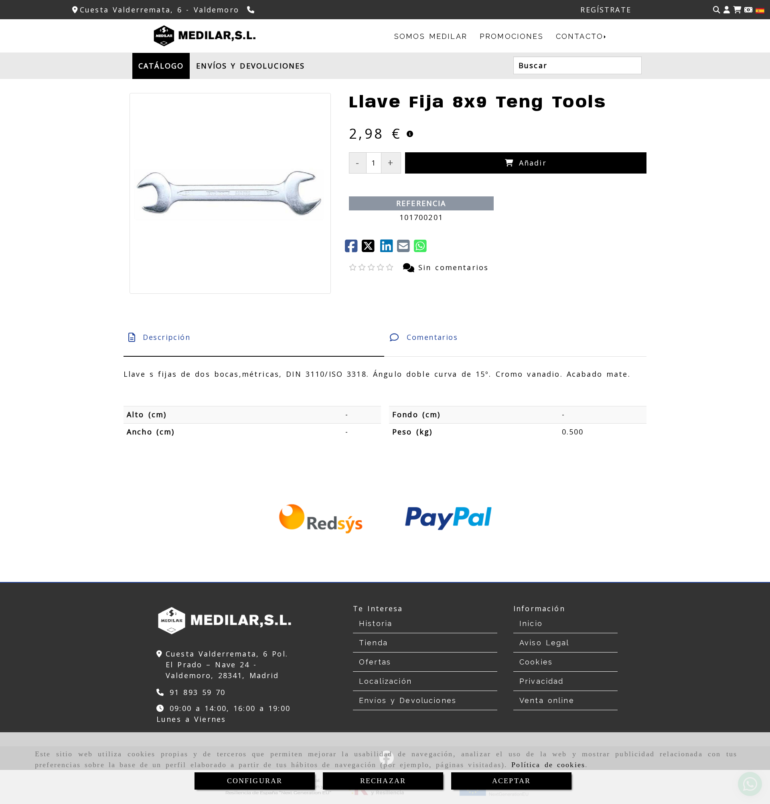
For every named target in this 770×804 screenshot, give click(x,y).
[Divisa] (748, 10)
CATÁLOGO (161, 66)
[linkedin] (388, 248)
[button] (727, 10)
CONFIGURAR (255, 781)
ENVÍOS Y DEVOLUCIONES (250, 66)
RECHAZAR (383, 781)
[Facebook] (353, 248)
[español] (760, 10)
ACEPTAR (511, 781)
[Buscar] (716, 10)
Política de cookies (548, 765)
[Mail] (405, 248)
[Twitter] (371, 248)
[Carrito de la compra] (737, 10)
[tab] (254, 337)
